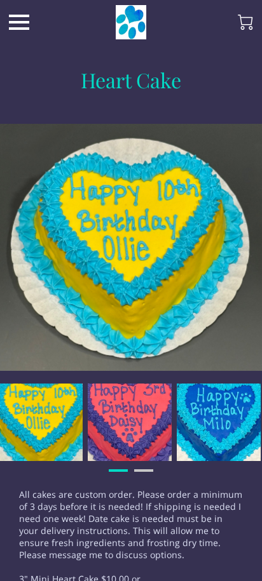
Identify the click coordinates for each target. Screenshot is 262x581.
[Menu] (19, 22)
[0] (245, 22)
